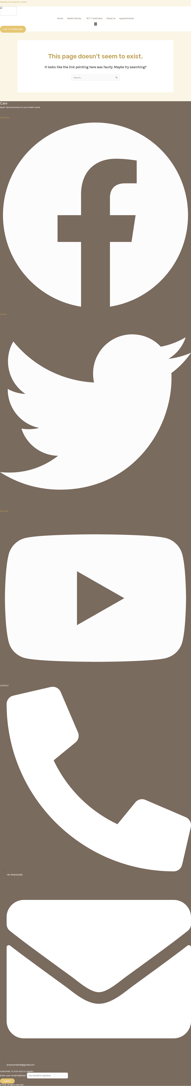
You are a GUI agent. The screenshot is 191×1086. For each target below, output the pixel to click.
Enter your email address (13, 1075)
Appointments (126, 18)
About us (110, 18)
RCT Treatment (95, 18)
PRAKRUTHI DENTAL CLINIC (13, 2)
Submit (7, 1081)
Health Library (74, 18)
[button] (75, 18)
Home (60, 18)
